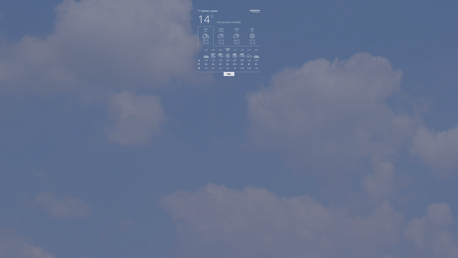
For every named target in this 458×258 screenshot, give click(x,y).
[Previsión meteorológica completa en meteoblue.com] (255, 10)
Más (229, 74)
